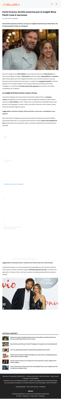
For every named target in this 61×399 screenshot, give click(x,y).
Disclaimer (42, 396)
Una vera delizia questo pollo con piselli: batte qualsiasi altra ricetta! (30, 350)
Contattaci (42, 386)
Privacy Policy (34, 396)
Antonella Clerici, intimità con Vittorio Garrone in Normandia (32, 263)
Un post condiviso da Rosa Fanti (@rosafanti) (23, 259)
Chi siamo (19, 396)
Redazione (26, 396)
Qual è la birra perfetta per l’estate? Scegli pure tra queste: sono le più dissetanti (33, 344)
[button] (52, 4)
